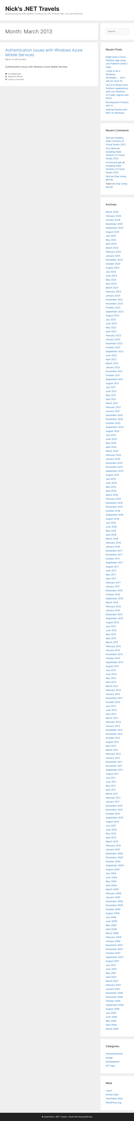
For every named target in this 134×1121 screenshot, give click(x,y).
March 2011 (112, 793)
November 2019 (114, 467)
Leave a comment (16, 79)
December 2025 (114, 224)
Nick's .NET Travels (32, 8)
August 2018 (112, 519)
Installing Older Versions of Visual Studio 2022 (116, 141)
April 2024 (111, 283)
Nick (108, 138)
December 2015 (114, 614)
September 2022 (114, 351)
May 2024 (111, 279)
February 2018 (113, 542)
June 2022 (111, 355)
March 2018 (112, 538)
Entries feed (112, 1094)
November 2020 (114, 419)
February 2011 (113, 797)
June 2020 (111, 439)
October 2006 (113, 1001)
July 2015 (111, 626)
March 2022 (112, 363)
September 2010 (114, 817)
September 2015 (114, 618)
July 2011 (110, 777)
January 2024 (113, 295)
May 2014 (111, 678)
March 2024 (112, 287)
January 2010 (113, 849)
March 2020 (112, 451)
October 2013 (113, 702)
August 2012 (112, 742)
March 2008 (112, 933)
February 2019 (113, 499)
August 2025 (112, 232)
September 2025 (114, 228)
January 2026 (113, 220)
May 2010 (111, 833)
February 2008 (113, 937)
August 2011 (112, 774)
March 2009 (112, 889)
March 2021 (112, 403)
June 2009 (111, 877)
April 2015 (111, 638)
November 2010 (114, 809)
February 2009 (113, 893)
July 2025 (111, 236)
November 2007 (114, 949)
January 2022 (113, 367)
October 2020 (113, 423)
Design (109, 1057)
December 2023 (114, 299)
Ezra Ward (111, 148)
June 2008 (111, 921)
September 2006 (115, 1005)
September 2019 (114, 471)
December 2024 (114, 259)
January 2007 (113, 989)
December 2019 (114, 463)
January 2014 (113, 694)
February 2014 (113, 690)
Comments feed (114, 1098)
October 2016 (113, 594)
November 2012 (114, 734)
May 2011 (111, 785)
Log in (109, 1090)
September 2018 (114, 514)
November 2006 (114, 997)
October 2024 (113, 263)
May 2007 (111, 973)
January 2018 (113, 546)
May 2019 (111, 487)
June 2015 (111, 630)
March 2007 (112, 981)
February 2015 (113, 646)
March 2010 (112, 841)
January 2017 (113, 586)
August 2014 (112, 666)
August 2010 (112, 821)
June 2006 (111, 1017)
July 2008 (111, 917)
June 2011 (111, 782)
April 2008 (111, 929)
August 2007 (112, 961)
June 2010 (111, 829)
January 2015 (113, 650)
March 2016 (112, 602)
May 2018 (111, 530)
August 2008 (112, 913)
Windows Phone (15, 76)
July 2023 (111, 319)
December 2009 (114, 853)
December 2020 (114, 415)
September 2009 (115, 865)
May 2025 (111, 240)
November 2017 (114, 554)
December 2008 (114, 901)
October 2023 (113, 307)
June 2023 (111, 323)
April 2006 (111, 1025)
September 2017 (114, 562)
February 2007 (113, 985)
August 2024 (112, 267)
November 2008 (114, 905)
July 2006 (111, 1013)
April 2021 (111, 399)
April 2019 (111, 491)
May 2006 (111, 1021)
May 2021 (111, 395)
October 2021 (113, 375)
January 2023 (113, 339)
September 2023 (115, 311)
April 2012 (111, 746)
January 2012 (113, 758)
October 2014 (113, 658)
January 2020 (113, 459)
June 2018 (111, 526)
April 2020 (111, 447)
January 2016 (113, 610)
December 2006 (114, 993)
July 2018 (111, 522)
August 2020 (112, 431)
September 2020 (115, 427)
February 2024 (113, 291)
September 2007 (115, 957)
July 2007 (111, 965)
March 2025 (112, 248)
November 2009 (114, 857)
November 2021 (114, 371)
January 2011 (113, 801)
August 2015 (112, 622)
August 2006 (112, 1009)
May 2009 (111, 881)
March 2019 (112, 495)
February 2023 (113, 335)
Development (113, 1061)
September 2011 (114, 769)
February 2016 (113, 606)
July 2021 (111, 387)
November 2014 (114, 654)
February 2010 (113, 845)
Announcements (114, 1053)
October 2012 (113, 738)
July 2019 (111, 479)
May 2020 (111, 443)
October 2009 (113, 861)
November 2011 (114, 766)
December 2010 (114, 805)
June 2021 (111, 391)
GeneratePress (85, 1117)
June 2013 (111, 710)
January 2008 (113, 941)
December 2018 (114, 503)
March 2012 (112, 750)
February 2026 (113, 216)
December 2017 (114, 550)
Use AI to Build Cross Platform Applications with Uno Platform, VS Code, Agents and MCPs (117, 92)
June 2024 (111, 275)
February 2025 (113, 251)
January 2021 (113, 411)
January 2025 (113, 256)
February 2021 (113, 407)
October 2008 (113, 909)
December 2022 (114, 343)
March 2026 (112, 212)
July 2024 (111, 271)
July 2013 (111, 706)
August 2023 (112, 315)
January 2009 (113, 897)
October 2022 (113, 347)
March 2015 (112, 642)
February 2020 (113, 455)
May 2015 (111, 634)
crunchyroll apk (114, 162)
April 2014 (111, 682)
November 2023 (114, 303)
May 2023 (111, 327)
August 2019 (112, 475)
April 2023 (111, 331)
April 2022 (111, 359)
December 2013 (114, 698)
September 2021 (114, 379)
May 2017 (111, 574)
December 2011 (114, 762)
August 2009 (112, 869)
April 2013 (111, 714)
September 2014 (114, 662)
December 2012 (114, 730)
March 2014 (112, 686)
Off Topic (110, 1065)
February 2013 (113, 722)
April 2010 (111, 837)
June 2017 (111, 570)
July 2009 (111, 873)
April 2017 (111, 578)
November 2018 (114, 506)
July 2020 (111, 435)
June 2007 (111, 969)
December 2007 (114, 945)
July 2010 (111, 825)
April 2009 (111, 885)
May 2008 (111, 925)
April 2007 (111, 977)
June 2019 (111, 483)
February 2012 (113, 754)
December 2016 (114, 590)
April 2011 (111, 789)
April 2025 (111, 243)
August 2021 (112, 383)
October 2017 (113, 558)
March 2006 (112, 1029)
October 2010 (113, 813)
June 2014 (111, 674)
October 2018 (113, 511)
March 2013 (112, 718)
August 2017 (112, 566)
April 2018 (111, 534)
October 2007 (113, 953)
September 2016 (114, 598)
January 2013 (113, 726)
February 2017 (113, 582)
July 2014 (111, 670)
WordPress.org (113, 1102)
